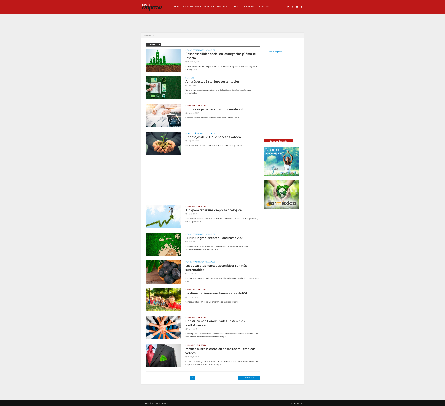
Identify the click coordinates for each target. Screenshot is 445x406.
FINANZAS (208, 7)
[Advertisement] (222, 23)
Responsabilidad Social (196, 106)
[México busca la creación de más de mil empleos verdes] (163, 355)
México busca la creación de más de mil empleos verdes (220, 351)
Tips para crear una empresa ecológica (213, 210)
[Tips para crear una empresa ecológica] (163, 216)
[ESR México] (281, 194)
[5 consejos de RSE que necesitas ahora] (163, 143)
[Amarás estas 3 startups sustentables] (163, 87)
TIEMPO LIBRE (264, 7)
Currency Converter (278, 141)
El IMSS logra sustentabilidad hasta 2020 (214, 238)
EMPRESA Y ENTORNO (190, 7)
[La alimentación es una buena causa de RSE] (163, 299)
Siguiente (248, 378)
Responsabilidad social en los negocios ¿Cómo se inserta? (220, 56)
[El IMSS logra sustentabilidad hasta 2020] (163, 244)
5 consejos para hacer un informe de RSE (214, 109)
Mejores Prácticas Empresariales (200, 50)
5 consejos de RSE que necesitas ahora (213, 137)
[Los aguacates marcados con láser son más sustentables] (163, 271)
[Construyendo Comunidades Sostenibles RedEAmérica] (163, 327)
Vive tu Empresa (275, 51)
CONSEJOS (221, 7)
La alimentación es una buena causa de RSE (216, 293)
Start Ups (189, 78)
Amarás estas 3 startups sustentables (212, 81)
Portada (147, 35)
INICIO (176, 7)
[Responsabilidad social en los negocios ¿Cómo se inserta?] (163, 60)
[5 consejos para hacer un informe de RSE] (163, 115)
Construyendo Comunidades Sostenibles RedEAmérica (215, 323)
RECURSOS (234, 7)
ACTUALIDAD (249, 7)
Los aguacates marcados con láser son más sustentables (216, 268)
